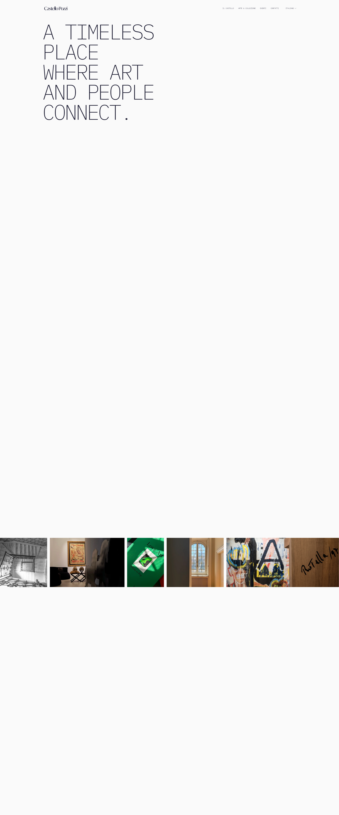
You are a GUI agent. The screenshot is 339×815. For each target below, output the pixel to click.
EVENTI (263, 8)
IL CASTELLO (228, 8)
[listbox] (291, 8)
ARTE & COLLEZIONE (247, 8)
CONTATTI (275, 8)
